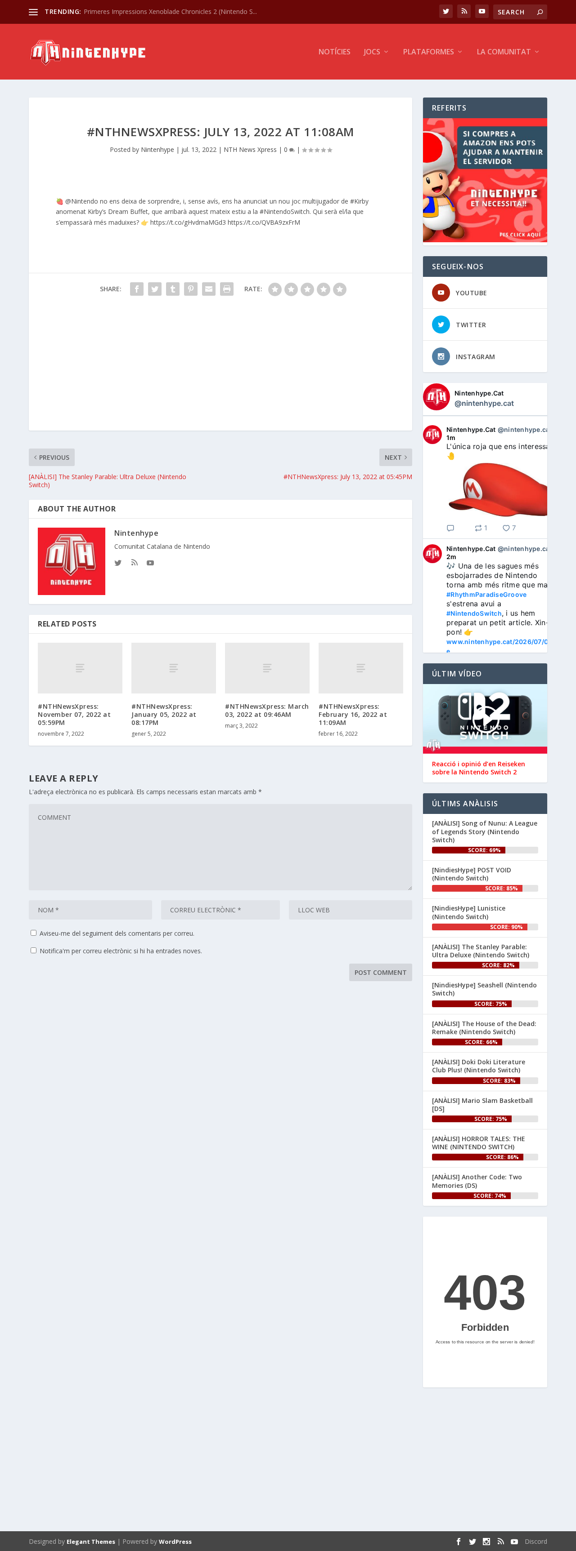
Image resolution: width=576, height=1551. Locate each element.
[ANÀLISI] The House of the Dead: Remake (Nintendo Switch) (484, 1027)
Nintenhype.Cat (479, 393)
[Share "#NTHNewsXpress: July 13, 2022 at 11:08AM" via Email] (209, 289)
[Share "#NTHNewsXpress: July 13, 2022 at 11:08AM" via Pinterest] (191, 289)
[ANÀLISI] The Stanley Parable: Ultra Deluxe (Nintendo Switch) (480, 950)
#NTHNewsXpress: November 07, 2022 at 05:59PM (74, 714)
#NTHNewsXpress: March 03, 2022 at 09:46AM (267, 710)
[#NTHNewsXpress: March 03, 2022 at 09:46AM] (267, 668)
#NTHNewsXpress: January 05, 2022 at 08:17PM (164, 714)
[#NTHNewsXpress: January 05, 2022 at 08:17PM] (173, 668)
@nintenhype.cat (484, 403)
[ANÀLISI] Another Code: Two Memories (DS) (477, 1181)
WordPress (175, 1542)
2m (451, 556)
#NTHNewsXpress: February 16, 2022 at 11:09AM (353, 714)
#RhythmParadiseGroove (486, 594)
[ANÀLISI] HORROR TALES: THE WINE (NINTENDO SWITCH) (478, 1142)
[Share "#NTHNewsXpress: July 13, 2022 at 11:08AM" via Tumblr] (173, 289)
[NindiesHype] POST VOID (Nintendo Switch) (471, 874)
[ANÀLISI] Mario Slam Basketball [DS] (482, 1104)
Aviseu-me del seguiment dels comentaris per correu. (117, 933)
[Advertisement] (220, 368)
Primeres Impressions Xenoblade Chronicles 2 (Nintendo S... (170, 11)
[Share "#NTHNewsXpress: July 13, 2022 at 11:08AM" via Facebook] (137, 289)
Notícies (335, 52)
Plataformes (428, 52)
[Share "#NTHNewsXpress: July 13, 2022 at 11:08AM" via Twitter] (155, 289)
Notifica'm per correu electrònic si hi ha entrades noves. (121, 951)
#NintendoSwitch (474, 613)
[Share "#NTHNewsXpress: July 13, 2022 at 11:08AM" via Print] (227, 289)
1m (451, 437)
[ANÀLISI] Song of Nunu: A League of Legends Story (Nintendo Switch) (484, 831)
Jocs (372, 52)
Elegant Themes (91, 1542)
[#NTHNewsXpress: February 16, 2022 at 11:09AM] (361, 668)
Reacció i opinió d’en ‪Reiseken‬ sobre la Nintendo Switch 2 (478, 768)
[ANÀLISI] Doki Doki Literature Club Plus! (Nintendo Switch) (478, 1066)
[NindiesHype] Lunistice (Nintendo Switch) (468, 912)
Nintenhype (157, 149)
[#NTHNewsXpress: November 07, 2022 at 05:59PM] (80, 668)
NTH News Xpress (250, 149)
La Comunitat (504, 52)
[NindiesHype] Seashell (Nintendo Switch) (484, 989)
